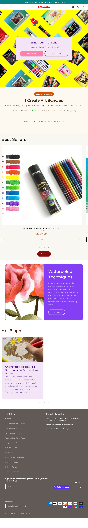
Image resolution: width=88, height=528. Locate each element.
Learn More (57, 312)
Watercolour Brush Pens (15, 423)
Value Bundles (11, 448)
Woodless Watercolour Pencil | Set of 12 (41, 228)
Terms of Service (12, 472)
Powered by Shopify (23, 513)
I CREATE (14, 513)
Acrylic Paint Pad (12, 443)
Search (8, 419)
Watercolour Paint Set (14, 433)
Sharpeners (9, 453)
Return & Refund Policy (14, 457)
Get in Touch (59, 429)
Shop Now (31, 53)
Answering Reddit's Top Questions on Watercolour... (22, 368)
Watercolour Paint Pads (15, 438)
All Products (56, 53)
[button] (4, 7)
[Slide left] (39, 248)
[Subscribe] (41, 486)
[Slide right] (48, 248)
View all (44, 254)
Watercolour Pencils (13, 428)
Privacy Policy (11, 467)
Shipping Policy (11, 462)
